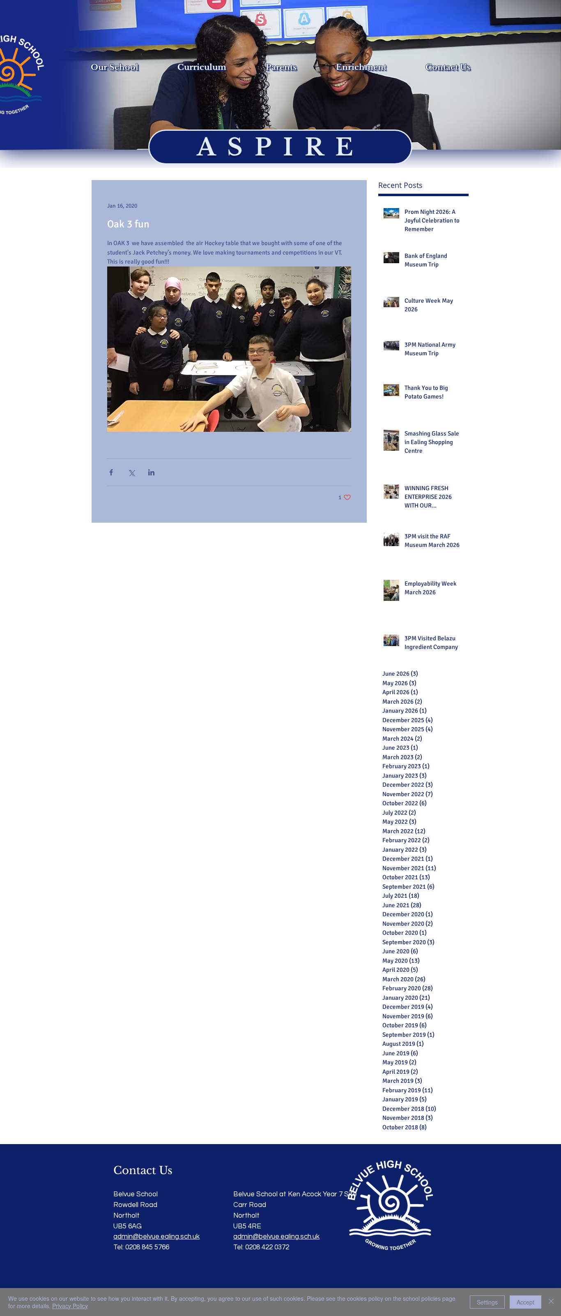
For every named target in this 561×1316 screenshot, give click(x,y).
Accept (525, 1302)
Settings (487, 1302)
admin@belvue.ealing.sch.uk (276, 1236)
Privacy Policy (70, 1306)
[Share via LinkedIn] (151, 472)
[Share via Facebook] (111, 472)
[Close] (551, 1302)
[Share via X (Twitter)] (131, 472)
